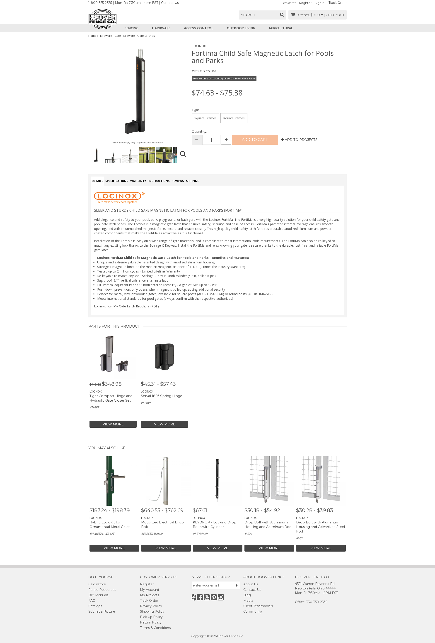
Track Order (338, 3)
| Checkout (334, 15)
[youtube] (207, 597)
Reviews (178, 181)
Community (252, 611)
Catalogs (95, 606)
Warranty (138, 181)
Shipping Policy (152, 611)
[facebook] (200, 597)
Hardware (161, 28)
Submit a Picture (101, 611)
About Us (250, 584)
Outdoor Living (241, 28)
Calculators (97, 584)
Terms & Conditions (155, 628)
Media (248, 601)
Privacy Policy (151, 606)
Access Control (198, 28)
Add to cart (255, 139)
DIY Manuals (98, 595)
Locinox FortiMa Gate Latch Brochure (122, 306)
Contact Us (170, 3)
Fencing (131, 28)
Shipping (192, 181)
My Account (149, 590)
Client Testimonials (258, 606)
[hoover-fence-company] (194, 597)
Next (171, 156)
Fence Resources (102, 590)
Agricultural (281, 28)
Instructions (158, 181)
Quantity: (199, 131)
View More (113, 424)
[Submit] (237, 585)
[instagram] (221, 597)
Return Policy (151, 622)
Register (305, 3)
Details (97, 181)
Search (248, 15)
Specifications (116, 181)
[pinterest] (214, 597)
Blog (247, 595)
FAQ (91, 601)
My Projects (149, 595)
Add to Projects (300, 140)
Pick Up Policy (151, 617)
